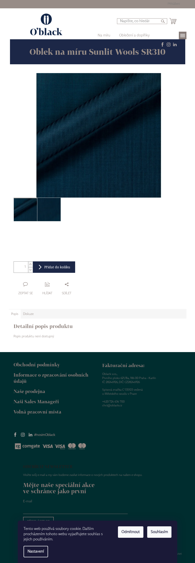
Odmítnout (131, 532)
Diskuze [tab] (28, 314)
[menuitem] (134, 35)
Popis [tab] (14, 314)
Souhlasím (159, 532)
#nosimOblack (44, 435)
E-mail (27, 501)
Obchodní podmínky (37, 364)
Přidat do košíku (57, 267)
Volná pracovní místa (37, 411)
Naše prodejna (29, 391)
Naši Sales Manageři (36, 401)
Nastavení (36, 551)
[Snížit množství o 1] (30, 270)
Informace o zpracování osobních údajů (51, 378)
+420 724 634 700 (113, 401)
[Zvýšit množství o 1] (30, 264)
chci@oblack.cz (112, 405)
